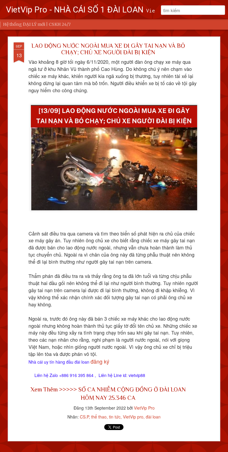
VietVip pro (133, 417)
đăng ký (100, 361)
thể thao (99, 417)
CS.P (84, 417)
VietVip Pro (144, 408)
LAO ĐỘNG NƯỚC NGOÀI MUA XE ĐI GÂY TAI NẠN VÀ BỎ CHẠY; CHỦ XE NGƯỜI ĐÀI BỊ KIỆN (108, 48)
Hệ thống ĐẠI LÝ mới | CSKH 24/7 (37, 24)
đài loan (153, 417)
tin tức (115, 417)
